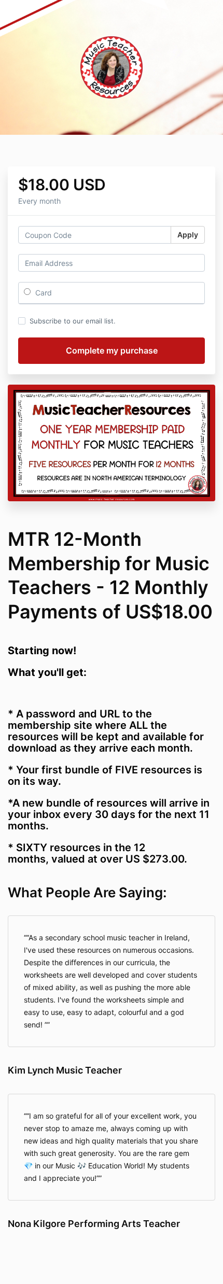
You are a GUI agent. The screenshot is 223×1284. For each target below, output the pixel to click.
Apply (187, 234)
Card (42, 292)
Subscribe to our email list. (73, 321)
